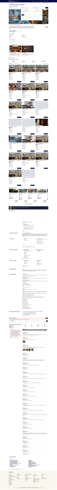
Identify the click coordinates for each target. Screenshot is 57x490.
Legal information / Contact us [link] (36, 478)
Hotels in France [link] (10, 480)
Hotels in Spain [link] (10, 481)
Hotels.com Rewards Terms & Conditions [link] (36, 481)
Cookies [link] (34, 477)
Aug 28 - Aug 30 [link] (33, 61)
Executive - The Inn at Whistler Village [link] (14, 461)
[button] (24, 13)
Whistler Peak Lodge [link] (12, 466)
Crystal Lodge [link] (29, 460)
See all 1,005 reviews (13, 31)
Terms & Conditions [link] (35, 475)
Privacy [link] (34, 476)
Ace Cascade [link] (11, 465)
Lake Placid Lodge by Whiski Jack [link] (32, 465)
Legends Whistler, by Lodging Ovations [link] (32, 463)
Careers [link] (42, 476)
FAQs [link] (17, 476)
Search (47, 7)
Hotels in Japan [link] (10, 482)
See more (23, 244)
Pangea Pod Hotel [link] (30, 466)
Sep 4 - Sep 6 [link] (43, 61)
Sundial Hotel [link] (29, 461)
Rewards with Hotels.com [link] (43, 478)
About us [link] (42, 475)
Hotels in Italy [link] (10, 477)
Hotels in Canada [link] (10, 475)
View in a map (24, 222)
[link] (46, 3)
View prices (19, 81)
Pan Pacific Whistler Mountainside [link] (32, 462)
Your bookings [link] (18, 475)
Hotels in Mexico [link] (10, 478)
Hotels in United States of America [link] (12, 476)
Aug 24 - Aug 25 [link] (13, 61)
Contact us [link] (18, 477)
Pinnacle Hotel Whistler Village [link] (13, 462)
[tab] (11, 458)
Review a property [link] (18, 478)
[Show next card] (47, 195)
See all (10, 38)
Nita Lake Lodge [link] (30, 464)
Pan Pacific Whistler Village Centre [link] (14, 463)
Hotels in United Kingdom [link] (11, 479)
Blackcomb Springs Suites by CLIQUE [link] (14, 460)
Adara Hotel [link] (11, 464)
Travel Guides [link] (42, 477)
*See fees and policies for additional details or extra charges (28, 246)
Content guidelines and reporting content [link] (36, 479)
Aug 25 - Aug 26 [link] (23, 61)
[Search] (47, 321)
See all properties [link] (12, 3)
